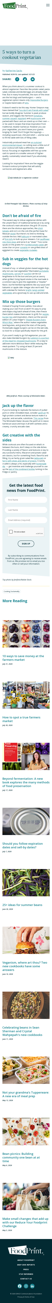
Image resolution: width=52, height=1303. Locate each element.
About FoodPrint (26, 1260)
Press (26, 1269)
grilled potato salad (35, 244)
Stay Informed (26, 1274)
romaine (24, 247)
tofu (27, 103)
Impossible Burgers (39, 100)
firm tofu (9, 239)
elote (12, 233)
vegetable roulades (28, 250)
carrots (17, 273)
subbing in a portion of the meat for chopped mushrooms (25, 339)
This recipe (38, 418)
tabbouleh (39, 458)
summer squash (9, 118)
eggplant (22, 118)
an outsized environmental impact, (21, 143)
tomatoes (38, 115)
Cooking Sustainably (11, 591)
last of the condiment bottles (22, 469)
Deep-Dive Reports (26, 1265)
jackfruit (42, 412)
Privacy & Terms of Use (26, 1297)
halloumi (25, 236)
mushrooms (35, 118)
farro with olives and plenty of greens (19, 461)
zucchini (27, 273)
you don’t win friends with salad (33, 110)
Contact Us (26, 1279)
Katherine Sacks (14, 70)
